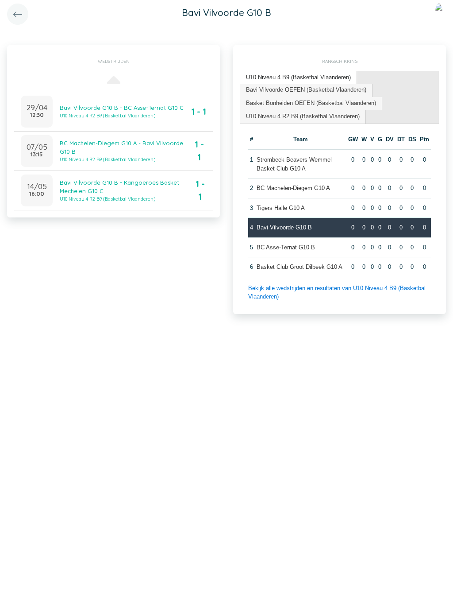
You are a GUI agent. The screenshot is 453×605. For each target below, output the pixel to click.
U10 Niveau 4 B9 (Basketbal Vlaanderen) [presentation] (298, 77)
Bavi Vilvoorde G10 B (284, 227)
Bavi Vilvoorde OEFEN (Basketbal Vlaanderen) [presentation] (306, 89)
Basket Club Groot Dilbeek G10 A (299, 267)
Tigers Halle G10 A (281, 208)
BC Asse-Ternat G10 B (286, 247)
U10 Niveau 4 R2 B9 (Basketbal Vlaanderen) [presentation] (303, 116)
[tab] (298, 78)
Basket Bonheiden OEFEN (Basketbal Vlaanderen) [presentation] (311, 103)
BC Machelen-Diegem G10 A (293, 188)
